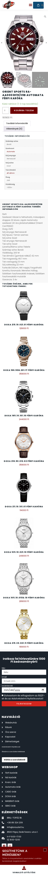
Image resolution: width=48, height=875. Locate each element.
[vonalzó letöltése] (24, 868)
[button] (45, 850)
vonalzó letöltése (24, 872)
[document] (24, 437)
